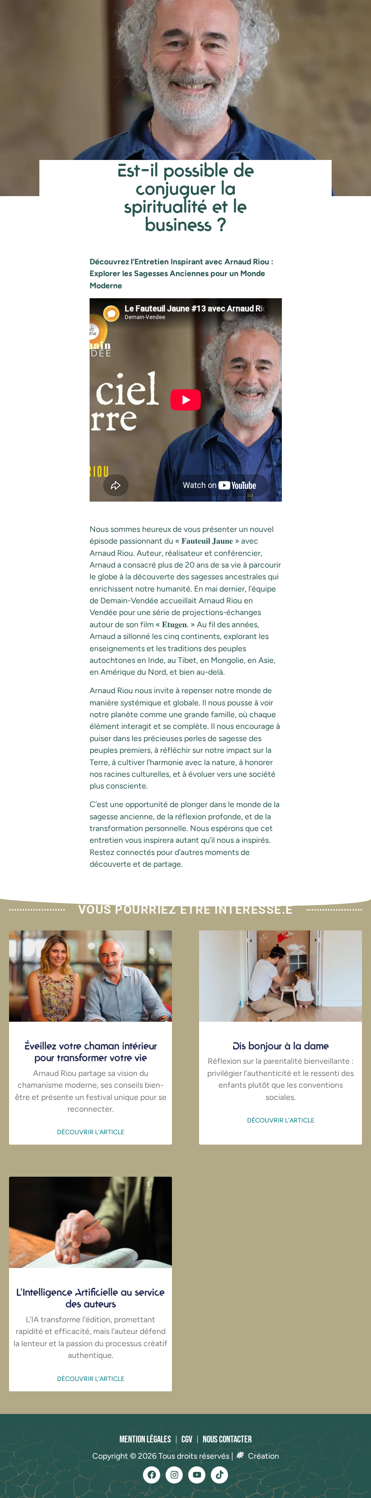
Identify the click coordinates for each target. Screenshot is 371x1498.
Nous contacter (227, 1439)
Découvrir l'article (90, 1132)
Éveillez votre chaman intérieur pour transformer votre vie (90, 1051)
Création (262, 1455)
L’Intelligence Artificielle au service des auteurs (90, 1297)
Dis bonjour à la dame (281, 1045)
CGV (186, 1439)
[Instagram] (174, 1475)
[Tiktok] (219, 1475)
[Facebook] (151, 1475)
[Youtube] (196, 1475)
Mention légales (145, 1439)
